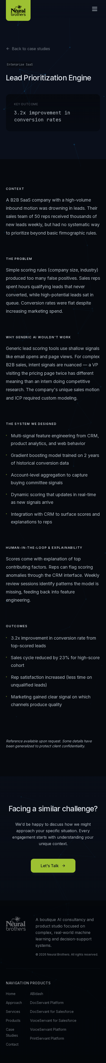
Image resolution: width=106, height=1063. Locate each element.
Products (13, 1020)
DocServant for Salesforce (52, 1011)
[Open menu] (94, 8)
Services (13, 1011)
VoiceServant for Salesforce (53, 1020)
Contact (12, 1044)
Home (11, 994)
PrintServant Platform (47, 1038)
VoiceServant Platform (48, 1029)
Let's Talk (50, 865)
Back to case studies (31, 48)
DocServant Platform (47, 1002)
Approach (14, 1002)
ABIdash (36, 994)
